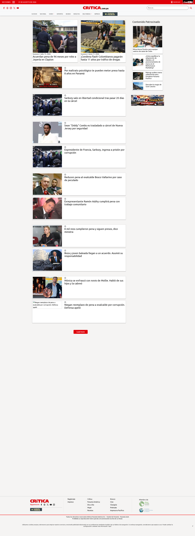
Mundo (68, 14)
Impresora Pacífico (117, 510)
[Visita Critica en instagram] (54, 504)
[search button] (191, 8)
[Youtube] (17, 8)
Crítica (89, 499)
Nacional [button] (43, 14)
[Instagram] (11, 8)
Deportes (60, 14)
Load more (81, 332)
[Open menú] (13, 2)
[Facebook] (4, 8)
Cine (111, 502)
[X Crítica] (14, 8)
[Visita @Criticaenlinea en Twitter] (45, 504)
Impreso (97, 14)
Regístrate (71, 499)
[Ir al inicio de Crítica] (96, 7)
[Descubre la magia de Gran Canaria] (138, 86)
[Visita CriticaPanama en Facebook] (41, 504)
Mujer (89, 508)
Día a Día (90, 505)
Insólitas (76, 14)
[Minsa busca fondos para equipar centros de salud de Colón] (147, 36)
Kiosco (112, 499)
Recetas (90, 510)
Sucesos (34, 14)
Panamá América (93, 502)
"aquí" (110, 526)
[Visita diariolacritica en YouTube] (51, 504)
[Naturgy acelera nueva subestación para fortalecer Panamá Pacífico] (138, 76)
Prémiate (113, 508)
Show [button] (51, 14)
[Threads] (7, 8)
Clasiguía (113, 505)
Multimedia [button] (87, 14)
